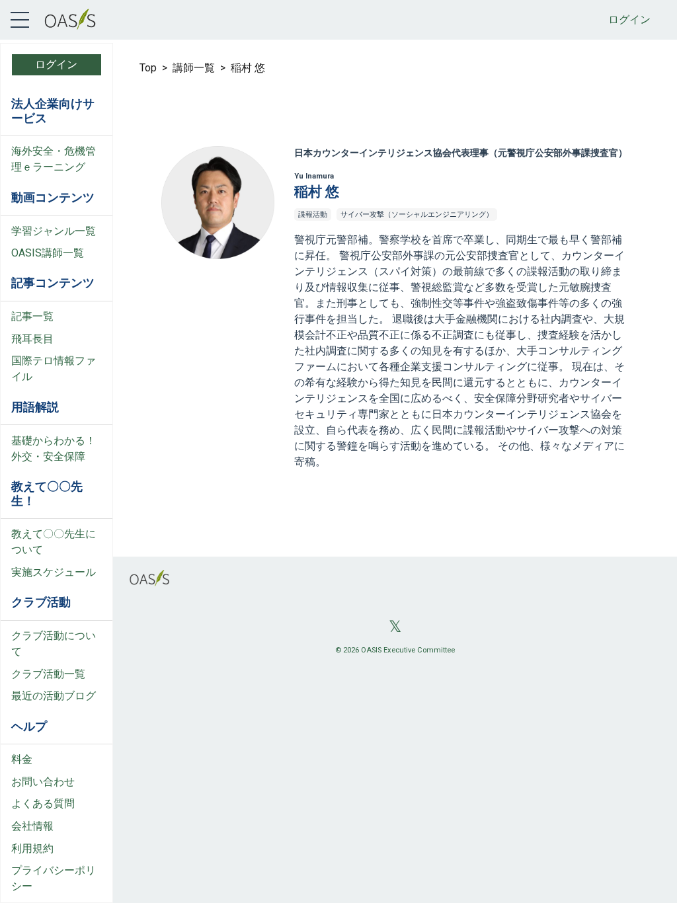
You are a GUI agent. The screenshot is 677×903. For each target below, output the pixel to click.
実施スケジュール (53, 572)
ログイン (629, 19)
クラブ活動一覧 (48, 674)
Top (148, 67)
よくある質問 (43, 803)
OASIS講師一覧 (47, 253)
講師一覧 (194, 67)
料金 (21, 759)
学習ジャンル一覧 (53, 231)
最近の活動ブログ (53, 695)
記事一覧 (32, 316)
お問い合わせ (43, 781)
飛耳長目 (32, 339)
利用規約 (32, 848)
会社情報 (32, 826)
